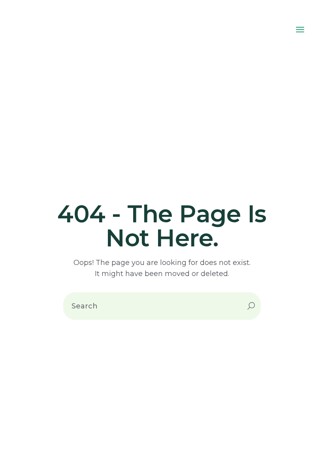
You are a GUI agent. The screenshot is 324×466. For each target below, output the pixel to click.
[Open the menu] (300, 29)
